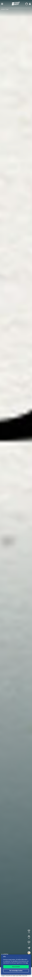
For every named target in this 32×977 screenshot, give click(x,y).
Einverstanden (16, 966)
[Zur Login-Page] (30, 4)
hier (27, 963)
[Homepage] (16, 3)
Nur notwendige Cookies (16, 970)
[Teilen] (29, 948)
